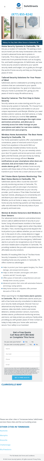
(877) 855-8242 (22, 14)
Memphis (4, 435)
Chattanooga (5, 445)
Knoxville (3, 440)
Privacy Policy (37, 459)
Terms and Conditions (28, 456)
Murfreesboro (5, 449)
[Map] (22, 401)
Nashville (3, 431)
